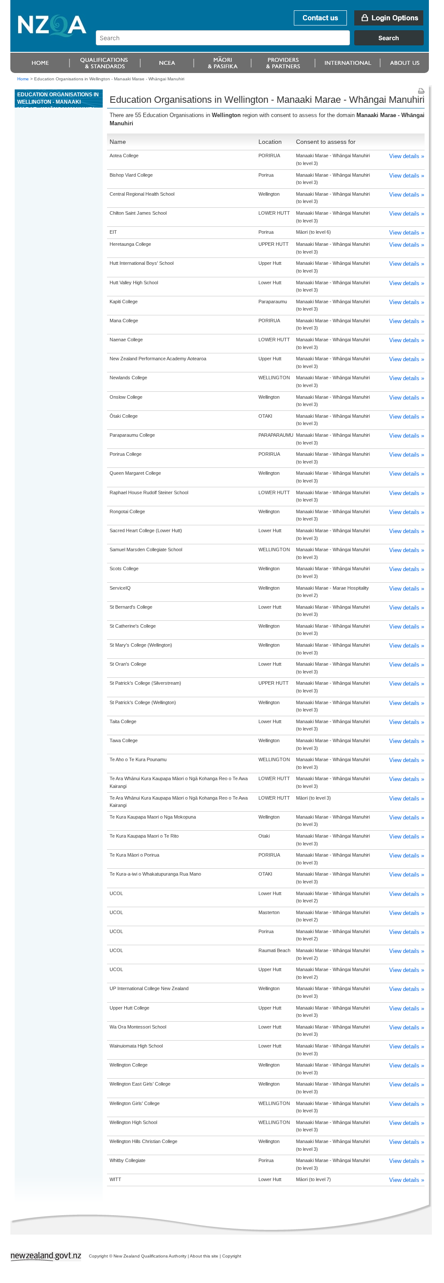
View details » (406, 156)
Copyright (231, 1256)
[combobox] (264, 43)
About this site (204, 1256)
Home (23, 78)
